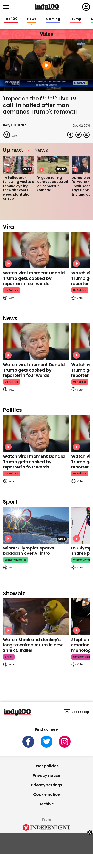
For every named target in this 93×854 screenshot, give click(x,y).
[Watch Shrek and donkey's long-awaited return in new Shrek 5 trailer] (36, 616)
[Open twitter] (46, 742)
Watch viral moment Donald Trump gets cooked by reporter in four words (34, 278)
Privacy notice (46, 775)
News (31, 19)
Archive (46, 804)
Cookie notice (46, 794)
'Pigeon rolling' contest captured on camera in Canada (52, 184)
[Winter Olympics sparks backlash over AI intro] (36, 525)
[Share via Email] (86, 135)
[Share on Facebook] (70, 135)
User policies (46, 766)
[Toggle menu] (7, 7)
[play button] (46, 65)
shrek (8, 656)
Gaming (53, 19)
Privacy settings (46, 785)
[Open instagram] (65, 742)
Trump (75, 19)
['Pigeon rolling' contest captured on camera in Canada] (53, 165)
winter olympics (15, 560)
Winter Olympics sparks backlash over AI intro (28, 550)
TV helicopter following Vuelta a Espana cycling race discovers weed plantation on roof (18, 188)
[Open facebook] (28, 742)
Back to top (80, 712)
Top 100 (11, 19)
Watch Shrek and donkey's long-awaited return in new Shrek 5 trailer (32, 645)
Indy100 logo (47, 7)
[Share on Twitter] (78, 135)
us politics (11, 290)
